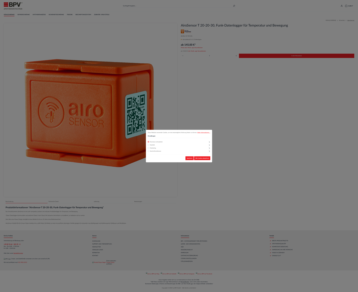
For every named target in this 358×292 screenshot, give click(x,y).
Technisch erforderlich (156, 142)
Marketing (153, 148)
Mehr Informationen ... (203, 132)
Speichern (189, 158)
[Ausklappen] (209, 142)
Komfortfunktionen (155, 151)
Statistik (152, 145)
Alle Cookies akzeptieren (202, 158)
